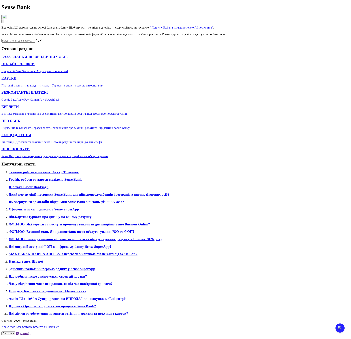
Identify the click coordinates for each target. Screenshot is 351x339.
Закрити (7, 333)
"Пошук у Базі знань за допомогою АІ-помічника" (181, 27)
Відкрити (22, 333)
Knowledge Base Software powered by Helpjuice (30, 326)
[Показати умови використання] (4, 17)
